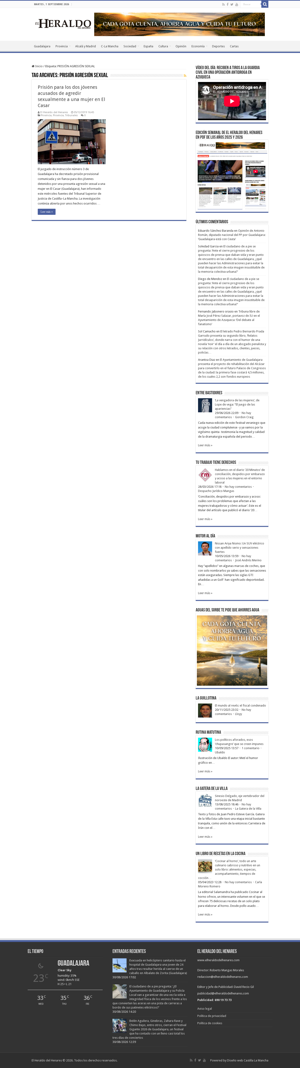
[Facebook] (227, 4)
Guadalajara (42, 46)
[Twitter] (232, 4)
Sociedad (130, 46)
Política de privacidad (211, 1016)
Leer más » (47, 211)
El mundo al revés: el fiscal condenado (240, 705)
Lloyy (238, 714)
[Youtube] (237, 4)
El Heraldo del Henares (54, 112)
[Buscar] (264, 4)
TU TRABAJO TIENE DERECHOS (216, 462)
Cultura (163, 46)
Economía (198, 46)
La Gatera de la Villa (248, 808)
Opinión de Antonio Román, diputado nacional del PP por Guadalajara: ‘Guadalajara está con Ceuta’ (232, 235)
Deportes (218, 46)
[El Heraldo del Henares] (63, 23)
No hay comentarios (238, 486)
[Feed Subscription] (185, 76)
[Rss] (223, 4)
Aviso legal (204, 1008)
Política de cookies (209, 1023)
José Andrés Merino (248, 560)
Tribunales (71, 115)
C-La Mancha (109, 46)
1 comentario (250, 748)
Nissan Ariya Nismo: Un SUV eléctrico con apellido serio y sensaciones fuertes (239, 548)
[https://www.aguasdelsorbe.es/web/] (179, 24)
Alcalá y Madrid (85, 46)
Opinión (181, 46)
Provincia (62, 46)
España (148, 46)
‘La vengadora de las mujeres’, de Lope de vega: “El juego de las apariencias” (237, 404)
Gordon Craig (244, 417)
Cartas (234, 46)
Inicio (38, 66)
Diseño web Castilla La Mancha (247, 1060)
